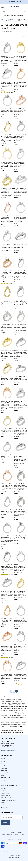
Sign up (5, 822)
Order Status (4, 770)
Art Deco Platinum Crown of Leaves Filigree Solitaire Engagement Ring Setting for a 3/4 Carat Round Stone (7, 111)
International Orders (6, 773)
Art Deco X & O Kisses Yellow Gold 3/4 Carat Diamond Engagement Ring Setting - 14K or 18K (20, 593)
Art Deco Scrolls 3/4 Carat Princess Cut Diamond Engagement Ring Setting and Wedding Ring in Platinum (20, 512)
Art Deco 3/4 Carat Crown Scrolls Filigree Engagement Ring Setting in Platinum (20, 379)
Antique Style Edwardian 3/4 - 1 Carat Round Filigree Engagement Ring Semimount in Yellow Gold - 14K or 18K (20, 59)
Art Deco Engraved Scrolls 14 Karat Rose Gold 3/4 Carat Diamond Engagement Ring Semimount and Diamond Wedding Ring (7, 274)
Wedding (19, 832)
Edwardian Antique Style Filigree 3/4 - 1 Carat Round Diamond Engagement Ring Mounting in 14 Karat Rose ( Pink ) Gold (7, 405)
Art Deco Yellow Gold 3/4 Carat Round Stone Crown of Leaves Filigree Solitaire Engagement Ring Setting (7, 164)
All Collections (9, 839)
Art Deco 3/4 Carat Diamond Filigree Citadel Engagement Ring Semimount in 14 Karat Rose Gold (20, 111)
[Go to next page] (16, 691)
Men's (11, 836)
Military (2, 775)
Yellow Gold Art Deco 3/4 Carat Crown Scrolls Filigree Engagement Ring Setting (7, 302)
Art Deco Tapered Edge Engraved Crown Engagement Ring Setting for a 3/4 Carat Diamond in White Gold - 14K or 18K (20, 327)
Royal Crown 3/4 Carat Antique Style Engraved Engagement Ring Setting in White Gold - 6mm (20, 302)
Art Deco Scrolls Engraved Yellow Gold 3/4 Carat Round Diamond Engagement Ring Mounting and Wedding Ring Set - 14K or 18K (7, 192)
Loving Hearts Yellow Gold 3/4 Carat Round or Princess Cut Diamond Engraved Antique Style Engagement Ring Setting (7, 353)
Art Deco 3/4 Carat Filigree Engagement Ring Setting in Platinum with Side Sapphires (7, 84)
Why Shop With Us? (5, 795)
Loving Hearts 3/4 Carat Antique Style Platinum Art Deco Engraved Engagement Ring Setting (20, 676)
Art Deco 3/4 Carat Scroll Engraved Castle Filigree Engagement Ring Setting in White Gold (7, 512)
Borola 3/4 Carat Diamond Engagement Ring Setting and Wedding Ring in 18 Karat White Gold (7, 327)
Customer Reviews (5, 793)
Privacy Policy (4, 807)
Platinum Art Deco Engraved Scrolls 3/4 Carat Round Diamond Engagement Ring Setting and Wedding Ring (20, 404)
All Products (18, 839)
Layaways (3, 780)
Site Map (17, 857)
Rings (5, 832)
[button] (4, 92)
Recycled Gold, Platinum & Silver (9, 800)
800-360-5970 (17, 1)
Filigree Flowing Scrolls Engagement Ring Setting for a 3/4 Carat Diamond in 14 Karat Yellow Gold (7, 379)
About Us (3, 805)
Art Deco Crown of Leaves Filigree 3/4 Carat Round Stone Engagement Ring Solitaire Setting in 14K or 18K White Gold (20, 218)
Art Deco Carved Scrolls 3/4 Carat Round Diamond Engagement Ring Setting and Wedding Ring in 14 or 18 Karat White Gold (20, 431)
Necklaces (9, 834)
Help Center (4, 761)
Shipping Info (4, 768)
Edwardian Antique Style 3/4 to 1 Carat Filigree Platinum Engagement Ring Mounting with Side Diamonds (20, 647)
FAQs (2, 763)
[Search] (25, 11)
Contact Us (3, 758)
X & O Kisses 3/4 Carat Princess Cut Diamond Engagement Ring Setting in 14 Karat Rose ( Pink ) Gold (7, 677)
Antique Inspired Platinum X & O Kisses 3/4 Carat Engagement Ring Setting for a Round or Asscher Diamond (20, 621)
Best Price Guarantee (6, 790)
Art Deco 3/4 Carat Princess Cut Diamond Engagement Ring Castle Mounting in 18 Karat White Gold (20, 165)
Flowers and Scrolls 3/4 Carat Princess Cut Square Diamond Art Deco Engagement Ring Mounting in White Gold (7, 59)
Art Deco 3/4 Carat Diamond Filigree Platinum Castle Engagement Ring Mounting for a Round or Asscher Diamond (7, 247)
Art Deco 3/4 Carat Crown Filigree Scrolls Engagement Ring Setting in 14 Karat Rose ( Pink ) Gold (20, 85)
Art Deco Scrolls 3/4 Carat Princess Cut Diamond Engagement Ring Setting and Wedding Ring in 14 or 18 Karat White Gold (20, 486)
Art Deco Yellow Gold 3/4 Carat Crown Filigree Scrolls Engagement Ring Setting (7, 431)
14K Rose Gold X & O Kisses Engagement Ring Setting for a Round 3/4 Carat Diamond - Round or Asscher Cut (7, 486)
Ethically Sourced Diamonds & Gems (10, 798)
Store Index (11, 857)
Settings (3, 834)
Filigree (6, 836)
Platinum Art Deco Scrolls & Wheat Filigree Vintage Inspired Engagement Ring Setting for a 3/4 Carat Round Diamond (20, 353)
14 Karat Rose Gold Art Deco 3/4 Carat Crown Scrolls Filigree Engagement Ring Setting (7, 621)
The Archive (18, 836)
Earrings (16, 834)
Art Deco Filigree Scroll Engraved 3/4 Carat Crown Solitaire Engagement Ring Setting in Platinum (20, 137)
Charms (22, 834)
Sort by (24, 36)
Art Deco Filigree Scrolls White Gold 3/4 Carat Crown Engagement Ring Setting (20, 538)
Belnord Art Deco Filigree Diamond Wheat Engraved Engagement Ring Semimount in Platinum (20, 247)
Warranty (3, 802)
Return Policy (4, 766)
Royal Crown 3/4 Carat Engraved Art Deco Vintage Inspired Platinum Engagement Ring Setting (7, 567)
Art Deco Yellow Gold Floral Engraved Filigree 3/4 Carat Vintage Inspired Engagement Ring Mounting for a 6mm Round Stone (7, 138)
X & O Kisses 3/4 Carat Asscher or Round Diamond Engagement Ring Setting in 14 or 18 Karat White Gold (20, 567)
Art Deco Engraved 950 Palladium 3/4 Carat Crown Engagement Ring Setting (7, 457)
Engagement (12, 832)
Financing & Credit (5, 777)
